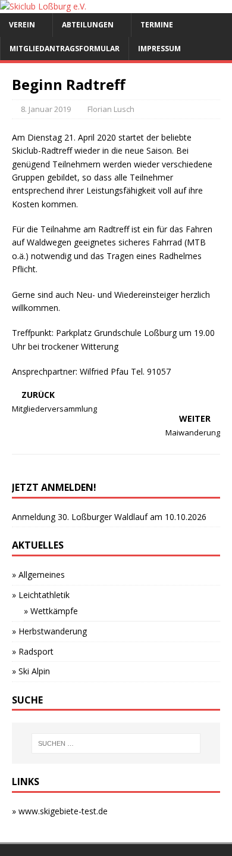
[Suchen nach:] (116, 743)
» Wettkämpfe (51, 611)
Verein (22, 25)
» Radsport (33, 651)
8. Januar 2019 (46, 109)
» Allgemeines (38, 574)
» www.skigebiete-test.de (60, 811)
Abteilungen (88, 25)
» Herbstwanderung (49, 631)
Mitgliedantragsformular (65, 48)
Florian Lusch (110, 109)
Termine (156, 25)
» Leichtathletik (41, 594)
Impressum (159, 48)
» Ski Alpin (31, 671)
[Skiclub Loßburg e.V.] (43, 6)
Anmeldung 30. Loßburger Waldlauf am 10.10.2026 (109, 516)
